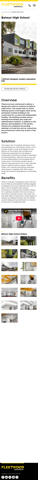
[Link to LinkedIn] (6, 477)
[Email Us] (16, 477)
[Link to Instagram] (9, 477)
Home (3, 12)
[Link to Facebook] (2, 477)
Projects (8, 12)
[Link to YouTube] (13, 477)
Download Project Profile (14, 89)
